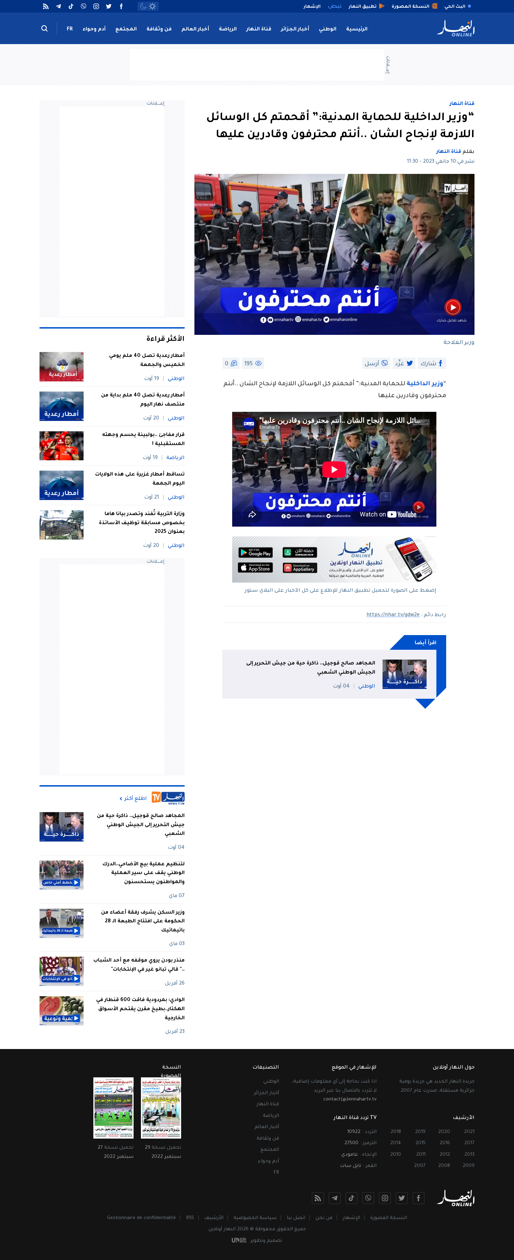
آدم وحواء (94, 30)
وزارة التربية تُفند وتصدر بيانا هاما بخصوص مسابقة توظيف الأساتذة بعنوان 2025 (142, 523)
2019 (420, 1132)
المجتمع (126, 30)
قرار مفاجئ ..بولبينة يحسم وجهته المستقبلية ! (143, 439)
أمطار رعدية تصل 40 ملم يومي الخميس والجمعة (147, 360)
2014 (395, 1143)
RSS (190, 1218)
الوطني (327, 30)
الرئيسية (356, 30)
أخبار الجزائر (295, 30)
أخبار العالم (195, 30)
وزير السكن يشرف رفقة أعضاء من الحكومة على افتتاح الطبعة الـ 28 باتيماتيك (143, 922)
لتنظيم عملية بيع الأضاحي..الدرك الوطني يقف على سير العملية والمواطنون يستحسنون (143, 873)
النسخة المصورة (388, 1218)
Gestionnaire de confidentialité (141, 1218)
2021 (469, 1132)
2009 (468, 1166)
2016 (445, 1143)
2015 (420, 1143)
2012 (445, 1154)
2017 (469, 1143)
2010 (395, 1154)
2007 (420, 1166)
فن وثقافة (159, 30)
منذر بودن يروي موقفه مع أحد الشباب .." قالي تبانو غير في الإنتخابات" (139, 965)
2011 (421, 1154)
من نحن (324, 1218)
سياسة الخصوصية (255, 1218)
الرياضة (228, 30)
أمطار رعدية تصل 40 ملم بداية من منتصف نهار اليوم (143, 400)
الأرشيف (213, 1218)
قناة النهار (259, 30)
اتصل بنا (296, 1218)
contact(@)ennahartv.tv (350, 1099)
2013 (469, 1154)
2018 (396, 1132)
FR (70, 30)
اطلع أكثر (135, 798)
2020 (444, 1132)
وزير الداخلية (425, 384)
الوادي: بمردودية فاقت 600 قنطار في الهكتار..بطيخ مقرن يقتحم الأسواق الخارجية (140, 1009)
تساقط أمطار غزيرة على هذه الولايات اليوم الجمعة (140, 479)
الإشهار (351, 1218)
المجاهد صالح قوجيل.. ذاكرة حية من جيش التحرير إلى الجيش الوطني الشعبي (310, 668)
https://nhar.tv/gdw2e (393, 615)
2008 (444, 1166)
